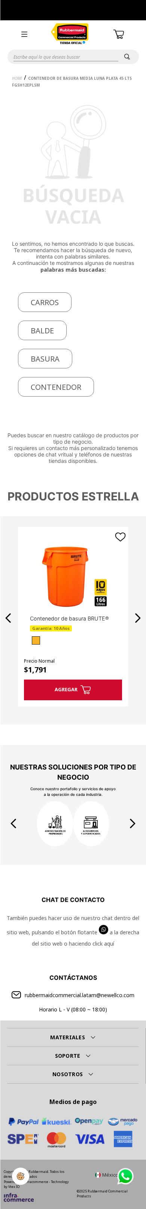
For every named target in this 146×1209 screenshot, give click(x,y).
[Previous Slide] (8, 618)
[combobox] (73, 57)
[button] (24, 34)
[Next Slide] (138, 618)
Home (17, 78)
